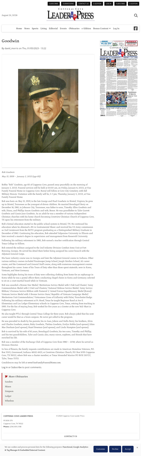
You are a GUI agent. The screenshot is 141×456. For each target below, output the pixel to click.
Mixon (8, 386)
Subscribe (53, 3)
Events (63, 28)
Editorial (53, 28)
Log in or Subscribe (12, 367)
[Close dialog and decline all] (137, 447)
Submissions (68, 3)
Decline (115, 449)
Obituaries (74, 28)
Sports (35, 28)
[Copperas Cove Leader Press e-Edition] (118, 118)
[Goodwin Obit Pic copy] (48, 111)
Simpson (9, 391)
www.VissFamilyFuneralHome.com (44, 362)
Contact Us (83, 3)
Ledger (8, 396)
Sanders (9, 382)
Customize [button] (100, 449)
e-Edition (97, 3)
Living (43, 28)
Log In (108, 3)
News (27, 28)
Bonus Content (101, 28)
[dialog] (70, 450)
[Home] (70, 14)
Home (19, 28)
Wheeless (9, 401)
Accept (128, 449)
